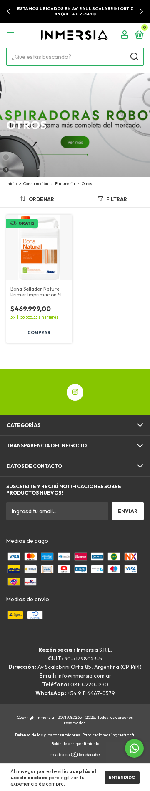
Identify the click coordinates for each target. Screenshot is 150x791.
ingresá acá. (123, 735)
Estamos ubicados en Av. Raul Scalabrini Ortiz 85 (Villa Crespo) (75, 11)
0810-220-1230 (89, 684)
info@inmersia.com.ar (84, 675)
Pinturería (65, 183)
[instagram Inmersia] (75, 392)
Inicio (11, 183)
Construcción (35, 183)
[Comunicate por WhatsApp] (134, 748)
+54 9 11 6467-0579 (91, 693)
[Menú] (12, 35)
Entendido (122, 777)
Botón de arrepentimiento (75, 743)
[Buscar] (134, 56)
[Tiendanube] (75, 755)
